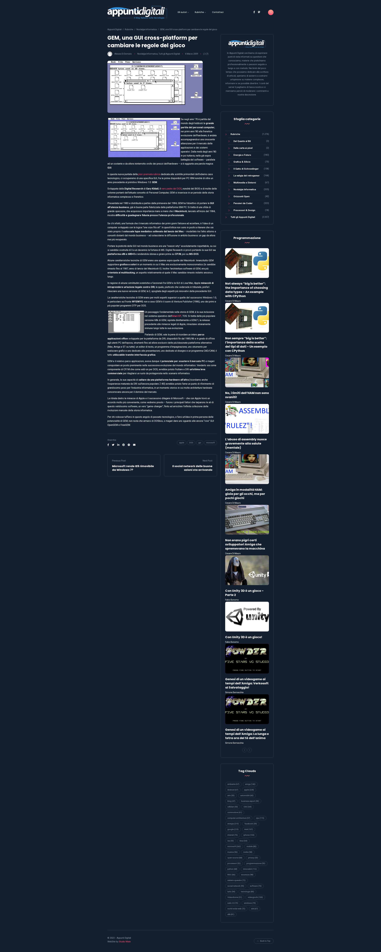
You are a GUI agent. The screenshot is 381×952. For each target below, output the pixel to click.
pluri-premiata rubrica (149, 174)
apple (181, 443)
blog (231, 801)
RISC (231, 875)
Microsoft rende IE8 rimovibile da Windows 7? (133, 468)
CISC (248, 807)
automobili (246, 795)
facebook (251, 824)
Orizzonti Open (242, 196)
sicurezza (247, 875)
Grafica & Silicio (242, 161)
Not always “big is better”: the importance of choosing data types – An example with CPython (246, 289)
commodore (234, 812)
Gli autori (182, 12)
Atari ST (176, 316)
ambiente (233, 784)
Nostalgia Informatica (147, 54)
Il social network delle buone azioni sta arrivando (192, 468)
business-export (250, 801)
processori (234, 863)
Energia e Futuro (242, 155)
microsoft (210, 443)
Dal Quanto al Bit (242, 141)
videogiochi (255, 897)
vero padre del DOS (171, 188)
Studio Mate (125, 941)
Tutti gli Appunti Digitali (169, 54)
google (233, 829)
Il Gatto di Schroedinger (246, 168)
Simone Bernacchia (234, 692)
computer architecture (238, 818)
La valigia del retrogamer (247, 175)
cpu (260, 818)
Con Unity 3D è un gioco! (243, 637)
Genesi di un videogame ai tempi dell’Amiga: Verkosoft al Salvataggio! (246, 683)
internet (232, 835)
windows (250, 903)
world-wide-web (236, 909)
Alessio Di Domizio (123, 54)
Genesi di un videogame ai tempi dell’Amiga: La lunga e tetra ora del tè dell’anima (247, 734)
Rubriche (199, 12)
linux (243, 841)
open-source (234, 858)
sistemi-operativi (236, 880)
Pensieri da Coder (243, 203)
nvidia (247, 852)
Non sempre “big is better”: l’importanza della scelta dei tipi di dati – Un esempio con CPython (246, 344)
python (232, 869)
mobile (251, 846)
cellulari (232, 807)
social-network (235, 886)
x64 (254, 909)
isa (230, 841)
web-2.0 (232, 903)
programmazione (255, 863)
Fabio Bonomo (232, 600)
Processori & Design (244, 210)
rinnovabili (250, 869)
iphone (248, 835)
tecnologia (247, 891)
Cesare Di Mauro (233, 301)
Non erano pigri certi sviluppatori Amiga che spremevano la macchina (245, 544)
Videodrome (234, 897)
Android (232, 790)
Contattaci (218, 12)
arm (231, 795)
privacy (253, 858)
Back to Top (265, 941)
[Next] (249, 750)
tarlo (231, 891)
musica (232, 852)
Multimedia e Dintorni (245, 182)
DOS (191, 443)
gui (199, 443)
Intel (248, 829)
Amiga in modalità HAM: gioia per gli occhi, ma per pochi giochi (245, 494)
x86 (230, 914)
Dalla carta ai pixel (243, 148)
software (255, 886)
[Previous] (244, 750)
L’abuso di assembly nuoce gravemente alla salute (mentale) (246, 443)
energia (233, 824)
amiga (250, 784)
